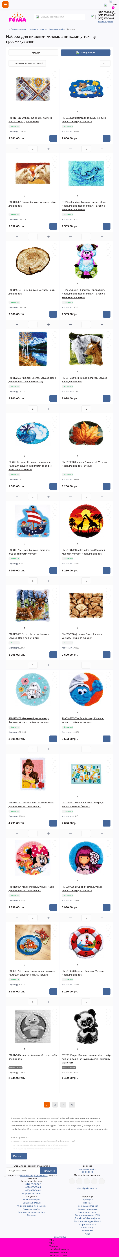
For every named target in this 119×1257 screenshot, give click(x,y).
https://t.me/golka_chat (102, 1181)
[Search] (37, 17)
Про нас (87, 1202)
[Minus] (17, 148)
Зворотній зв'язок (87, 1224)
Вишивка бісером (31, 1199)
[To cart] (53, 138)
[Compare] (55, 85)
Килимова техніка (57, 29)
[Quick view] (55, 73)
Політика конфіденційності (34, 1175)
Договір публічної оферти (87, 1218)
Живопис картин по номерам (31, 1206)
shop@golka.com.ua (87, 1188)
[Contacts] (105, 4)
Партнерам (87, 1199)
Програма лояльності (87, 1206)
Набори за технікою (37, 29)
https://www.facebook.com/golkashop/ (72, 1181)
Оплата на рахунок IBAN (87, 1215)
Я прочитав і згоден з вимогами (32, 1176)
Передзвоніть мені (31, 1193)
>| (72, 1104)
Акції (87, 1233)
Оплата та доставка (87, 1209)
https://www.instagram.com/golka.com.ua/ (79, 1181)
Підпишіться (49, 1171)
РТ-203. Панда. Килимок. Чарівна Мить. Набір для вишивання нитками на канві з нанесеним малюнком (86, 1059)
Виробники (87, 1230)
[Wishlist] (55, 79)
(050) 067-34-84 (106, 18)
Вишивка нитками (18, 29)
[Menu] (5, 4)
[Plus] (48, 148)
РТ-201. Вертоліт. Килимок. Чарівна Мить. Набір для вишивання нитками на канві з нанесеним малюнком (31, 466)
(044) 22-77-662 (106, 12)
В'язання (31, 1215)
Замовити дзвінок (105, 21)
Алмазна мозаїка (31, 1209)
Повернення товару (87, 1212)
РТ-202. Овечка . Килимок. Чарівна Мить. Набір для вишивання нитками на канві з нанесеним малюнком (84, 294)
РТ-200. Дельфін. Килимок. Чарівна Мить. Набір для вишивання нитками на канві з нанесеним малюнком (84, 206)
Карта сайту (87, 1227)
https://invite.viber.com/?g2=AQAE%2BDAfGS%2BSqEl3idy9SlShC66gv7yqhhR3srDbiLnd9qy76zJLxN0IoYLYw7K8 (94, 1181)
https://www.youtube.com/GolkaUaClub (87, 1181)
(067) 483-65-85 (106, 15)
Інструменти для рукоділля (31, 1212)
